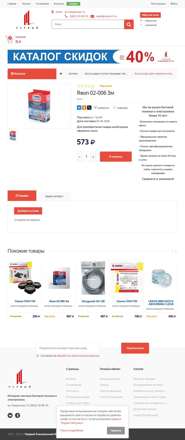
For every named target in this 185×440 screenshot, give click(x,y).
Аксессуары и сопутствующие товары (107, 73)
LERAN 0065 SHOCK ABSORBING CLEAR (161, 303)
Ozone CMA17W (127, 301)
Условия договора (77, 397)
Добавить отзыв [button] (28, 210)
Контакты (59, 3)
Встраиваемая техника (148, 384)
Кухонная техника (145, 409)
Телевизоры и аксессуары (150, 397)
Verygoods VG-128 (93, 301)
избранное (150, 20)
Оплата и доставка (78, 403)
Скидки (73, 4)
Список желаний (110, 391)
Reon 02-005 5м (59, 301)
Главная (12, 3)
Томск (59, 11)
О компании (42, 3)
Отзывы (22, 196)
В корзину (115, 156)
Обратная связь (150, 15)
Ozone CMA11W (25, 301)
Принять (116, 430)
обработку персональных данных (78, 355)
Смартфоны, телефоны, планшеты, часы (150, 403)
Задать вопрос (54, 196)
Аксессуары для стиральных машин (155, 73)
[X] (89, 107)
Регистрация (158, 3)
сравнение (150, 25)
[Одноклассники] (84, 107)
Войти (174, 3)
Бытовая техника (144, 379)
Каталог (26, 3)
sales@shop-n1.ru (106, 16)
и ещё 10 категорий (146, 415)
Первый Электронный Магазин (45, 434)
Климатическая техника (149, 391)
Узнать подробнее (71, 430)
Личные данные (110, 379)
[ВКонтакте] (79, 107)
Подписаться (135, 348)
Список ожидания (111, 397)
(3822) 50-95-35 (79, 16)
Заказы (104, 384)
